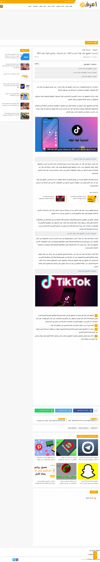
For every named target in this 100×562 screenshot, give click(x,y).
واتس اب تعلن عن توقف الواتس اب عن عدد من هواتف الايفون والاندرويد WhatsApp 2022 (67, 459)
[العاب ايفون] (7, 559)
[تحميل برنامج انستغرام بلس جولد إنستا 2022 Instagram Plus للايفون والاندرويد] (45, 471)
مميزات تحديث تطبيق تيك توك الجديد (85, 72)
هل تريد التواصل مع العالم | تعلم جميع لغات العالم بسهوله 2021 (78, 198)
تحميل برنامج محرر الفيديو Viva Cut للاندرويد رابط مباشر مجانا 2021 (11, 85)
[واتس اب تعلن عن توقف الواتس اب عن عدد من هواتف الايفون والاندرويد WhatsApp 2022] (66, 447)
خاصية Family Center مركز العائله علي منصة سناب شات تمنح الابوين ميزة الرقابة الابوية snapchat (88, 482)
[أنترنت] (1, 559)
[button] (83, 411)
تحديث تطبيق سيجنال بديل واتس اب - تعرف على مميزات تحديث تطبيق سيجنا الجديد (12, 56)
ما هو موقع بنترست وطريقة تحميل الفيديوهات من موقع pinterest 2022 (46, 459)
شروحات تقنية (86, 50)
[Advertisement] (50, 24)
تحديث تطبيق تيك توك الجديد (87, 68)
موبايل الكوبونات (92, 554)
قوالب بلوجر (69, 6)
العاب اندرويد (51, 6)
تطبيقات (35, 6)
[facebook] (4, 1)
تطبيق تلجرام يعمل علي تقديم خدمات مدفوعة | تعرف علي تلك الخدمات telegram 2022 (88, 459)
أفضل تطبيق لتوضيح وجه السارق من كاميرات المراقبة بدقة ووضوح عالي (11, 66)
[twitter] (1, 1)
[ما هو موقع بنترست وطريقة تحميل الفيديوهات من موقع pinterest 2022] (45, 447)
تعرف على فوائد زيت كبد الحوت (11, 74)
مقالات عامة (71, 428)
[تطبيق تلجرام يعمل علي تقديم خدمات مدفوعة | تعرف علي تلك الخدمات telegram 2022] (88, 447)
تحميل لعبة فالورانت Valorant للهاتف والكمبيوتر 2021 (46, 198)
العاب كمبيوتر (60, 6)
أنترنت (29, 6)
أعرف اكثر (84, 559)
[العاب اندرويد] (10, 559)
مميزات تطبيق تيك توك (89, 76)
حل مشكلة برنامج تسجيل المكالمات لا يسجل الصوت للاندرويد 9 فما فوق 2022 (67, 482)
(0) (36, 57)
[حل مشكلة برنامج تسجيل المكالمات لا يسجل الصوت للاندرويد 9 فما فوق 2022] (66, 471)
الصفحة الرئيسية (69, 1)
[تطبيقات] (4, 559)
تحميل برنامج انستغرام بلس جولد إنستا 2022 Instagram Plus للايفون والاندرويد (45, 482)
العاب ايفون (42, 6)
